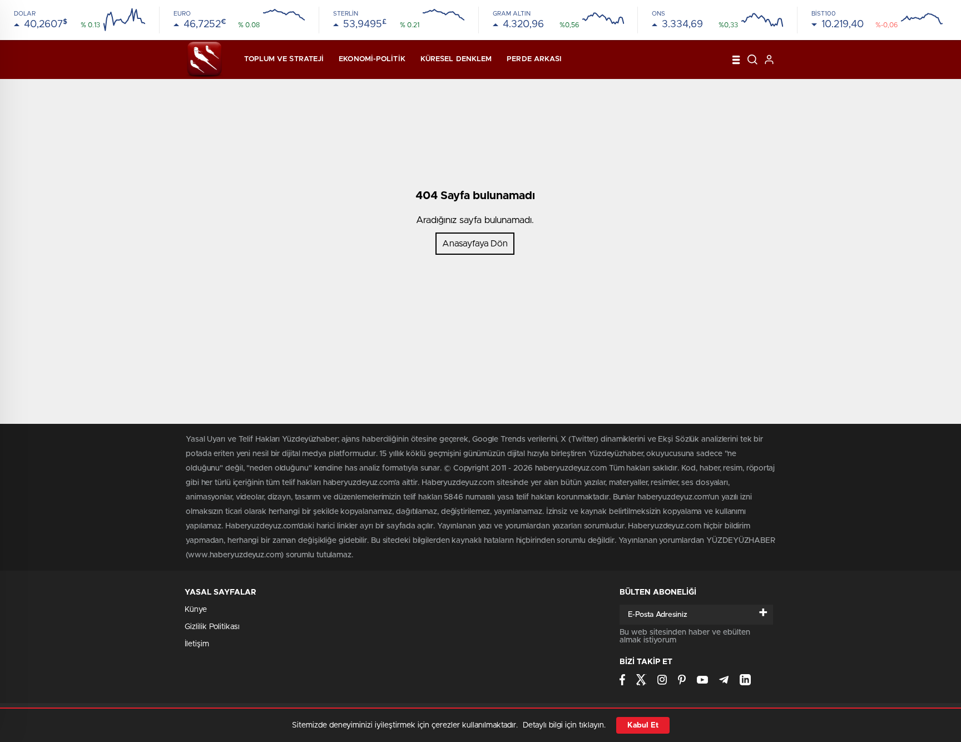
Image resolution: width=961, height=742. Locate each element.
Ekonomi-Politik (372, 59)
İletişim (197, 644)
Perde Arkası (534, 59)
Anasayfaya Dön (475, 243)
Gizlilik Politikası (212, 627)
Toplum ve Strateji (284, 59)
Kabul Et (642, 725)
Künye (196, 610)
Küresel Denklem (456, 59)
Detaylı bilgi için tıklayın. (564, 725)
